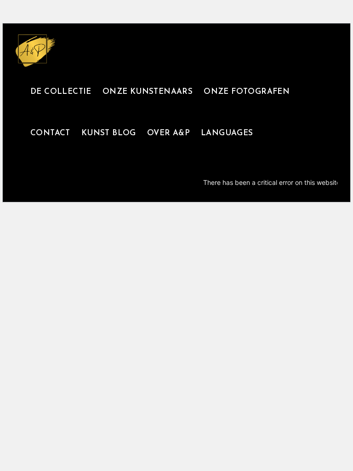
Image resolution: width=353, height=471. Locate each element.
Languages (227, 133)
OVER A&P (168, 133)
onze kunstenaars (147, 92)
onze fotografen (247, 92)
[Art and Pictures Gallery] (36, 50)
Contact (50, 133)
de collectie (60, 92)
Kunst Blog (108, 133)
